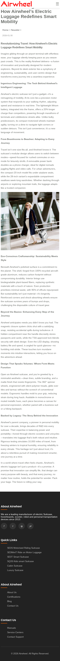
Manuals (11, 628)
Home (5, 30)
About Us (11, 592)
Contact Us (12, 605)
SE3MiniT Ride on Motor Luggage (24, 552)
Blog (9, 601)
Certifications (13, 597)
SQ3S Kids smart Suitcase (20, 561)
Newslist (15, 30)
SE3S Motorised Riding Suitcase (23, 548)
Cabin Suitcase (14, 565)
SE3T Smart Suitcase (18, 557)
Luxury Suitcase (15, 570)
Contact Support (15, 637)
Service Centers (15, 632)
